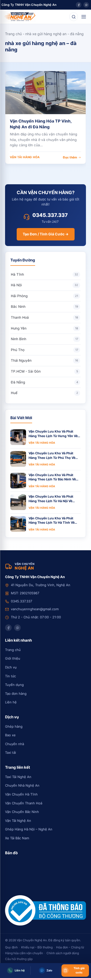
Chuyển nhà (14, 744)
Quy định (11, 947)
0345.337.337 (50, 215)
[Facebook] (78, 5)
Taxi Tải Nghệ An (18, 777)
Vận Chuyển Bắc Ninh (22, 812)
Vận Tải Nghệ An (18, 821)
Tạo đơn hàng (16, 693)
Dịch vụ (11, 667)
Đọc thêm (70, 157)
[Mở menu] (83, 17)
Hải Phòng (44, 296)
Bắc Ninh (44, 306)
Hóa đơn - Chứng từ (70, 947)
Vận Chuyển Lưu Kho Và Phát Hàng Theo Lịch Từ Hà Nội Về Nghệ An (51, 499)
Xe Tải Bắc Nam (17, 838)
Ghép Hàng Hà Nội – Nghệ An (28, 829)
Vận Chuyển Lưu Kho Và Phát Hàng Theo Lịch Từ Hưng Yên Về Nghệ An (53, 434)
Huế (44, 393)
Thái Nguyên (44, 360)
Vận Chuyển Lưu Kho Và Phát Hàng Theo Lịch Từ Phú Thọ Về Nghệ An (52, 455)
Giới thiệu (12, 658)
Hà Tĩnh (44, 274)
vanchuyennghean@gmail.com (35, 609)
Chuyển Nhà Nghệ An (22, 785)
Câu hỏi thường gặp (19, 959)
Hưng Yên (44, 328)
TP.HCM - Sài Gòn (44, 371)
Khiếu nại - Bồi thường (37, 947)
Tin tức (10, 676)
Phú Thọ (44, 350)
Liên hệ (11, 702)
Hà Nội (44, 285)
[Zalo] (86, 5)
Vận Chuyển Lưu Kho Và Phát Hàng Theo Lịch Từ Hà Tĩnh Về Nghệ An (52, 520)
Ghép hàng (13, 726)
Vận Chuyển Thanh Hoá (23, 803)
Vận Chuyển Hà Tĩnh (21, 794)
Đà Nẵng (44, 382)
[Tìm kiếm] (73, 16)
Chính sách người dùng (63, 953)
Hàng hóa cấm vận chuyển (24, 953)
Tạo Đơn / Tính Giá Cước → (46, 234)
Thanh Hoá (44, 317)
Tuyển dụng (14, 685)
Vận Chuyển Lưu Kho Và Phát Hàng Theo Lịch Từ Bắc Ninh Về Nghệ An (52, 477)
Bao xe (10, 735)
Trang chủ (13, 34)
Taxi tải (10, 752)
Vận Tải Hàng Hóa (25, 157)
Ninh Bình (44, 339)
